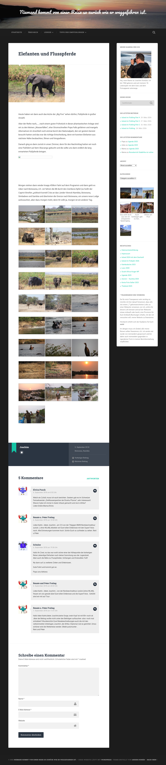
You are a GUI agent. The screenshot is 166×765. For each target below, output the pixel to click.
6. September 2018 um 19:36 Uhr (45, 547)
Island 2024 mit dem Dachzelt (133, 257)
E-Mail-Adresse (24, 710)
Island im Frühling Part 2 (131, 125)
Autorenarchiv (22, 452)
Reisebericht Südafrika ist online (141, 152)
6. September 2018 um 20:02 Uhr (45, 586)
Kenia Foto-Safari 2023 (130, 282)
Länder (47, 32)
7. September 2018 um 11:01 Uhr (45, 611)
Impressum (126, 254)
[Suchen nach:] (137, 103)
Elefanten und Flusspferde (47, 54)
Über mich (33, 32)
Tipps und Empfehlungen (72, 32)
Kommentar (23, 666)
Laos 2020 (125, 268)
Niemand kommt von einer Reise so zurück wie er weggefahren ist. (83, 12)
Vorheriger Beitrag (82, 458)
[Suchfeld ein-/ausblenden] (154, 32)
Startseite (16, 32)
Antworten (93, 478)
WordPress (106, 760)
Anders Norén (138, 760)
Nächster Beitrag (81, 461)
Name (21, 699)
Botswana (78, 451)
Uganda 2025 (133, 142)
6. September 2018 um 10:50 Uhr (45, 520)
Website (21, 721)
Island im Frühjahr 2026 (130, 261)
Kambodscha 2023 (129, 265)
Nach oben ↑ (152, 760)
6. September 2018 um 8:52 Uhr (45, 492)
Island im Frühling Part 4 (131, 118)
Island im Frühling (128, 128)
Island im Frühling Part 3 (131, 121)
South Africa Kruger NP (130, 272)
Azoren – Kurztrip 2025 (130, 279)
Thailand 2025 (127, 286)
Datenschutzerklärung (130, 250)
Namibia (86, 451)
